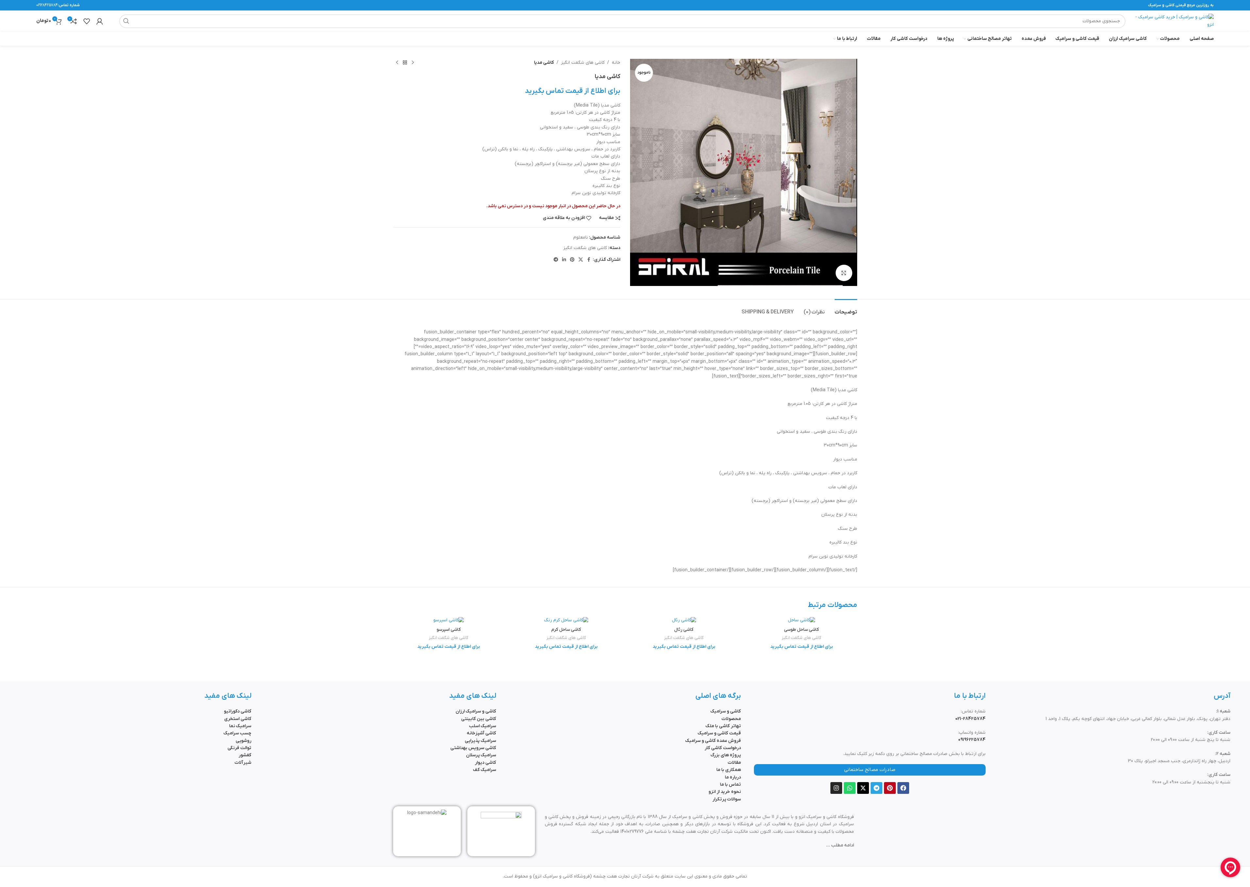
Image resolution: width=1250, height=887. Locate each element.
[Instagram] (836, 788)
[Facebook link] (589, 260)
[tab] (846, 309)
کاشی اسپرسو (449, 630)
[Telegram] (876, 788)
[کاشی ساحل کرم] (566, 620)
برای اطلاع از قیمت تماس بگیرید (572, 91)
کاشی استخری (237, 719)
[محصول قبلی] (413, 63)
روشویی (243, 741)
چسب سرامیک (237, 733)
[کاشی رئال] (684, 620)
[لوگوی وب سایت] (1173, 21)
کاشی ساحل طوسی (801, 630)
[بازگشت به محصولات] (405, 63)
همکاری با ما (728, 770)
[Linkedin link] (564, 260)
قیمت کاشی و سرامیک (719, 733)
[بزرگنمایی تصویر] (844, 273)
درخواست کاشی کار (723, 748)
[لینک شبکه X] (580, 260)
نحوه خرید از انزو (724, 792)
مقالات (734, 763)
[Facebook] (903, 788)
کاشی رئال (683, 630)
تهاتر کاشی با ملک (723, 726)
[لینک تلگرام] (556, 260)
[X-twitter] (863, 788)
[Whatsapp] (850, 788)
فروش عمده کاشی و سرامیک (713, 741)
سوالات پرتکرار (726, 799)
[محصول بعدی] (397, 63)
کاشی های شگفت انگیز (583, 62)
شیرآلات (243, 763)
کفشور (245, 755)
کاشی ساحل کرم (566, 630)
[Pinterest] (890, 788)
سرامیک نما (240, 726)
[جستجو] (126, 21)
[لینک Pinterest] (572, 260)
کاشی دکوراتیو (237, 711)
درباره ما (733, 777)
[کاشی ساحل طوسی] (801, 620)
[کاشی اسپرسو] (448, 620)
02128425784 (47, 5)
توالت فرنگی (239, 748)
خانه (616, 62)
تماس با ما (730, 784)
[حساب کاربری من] (99, 21)
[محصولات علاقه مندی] (86, 21)
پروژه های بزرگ (725, 755)
